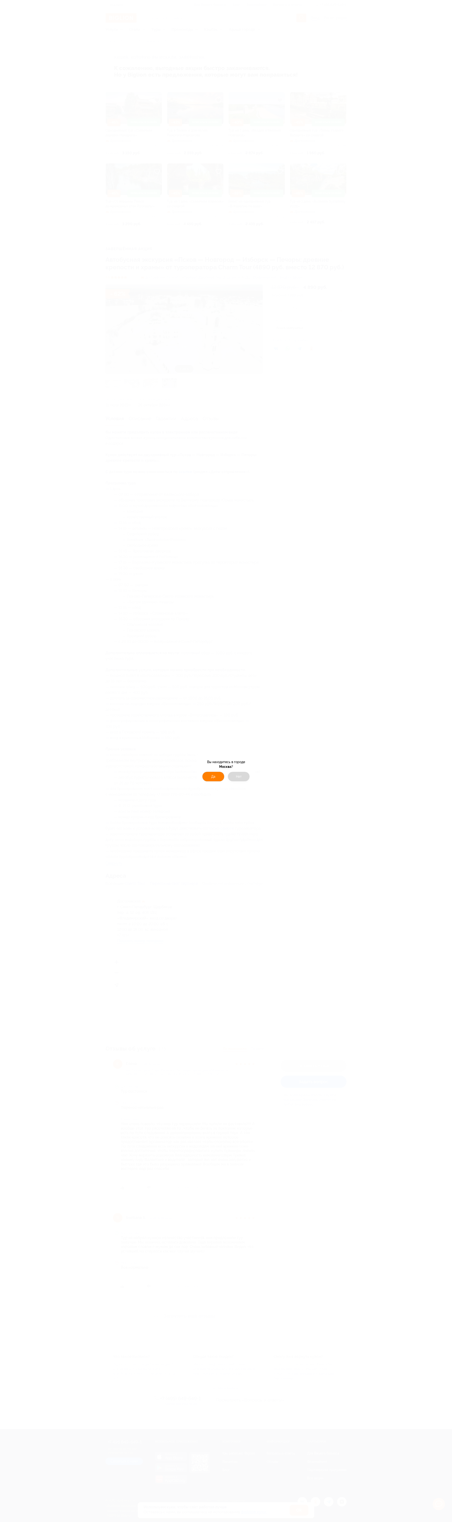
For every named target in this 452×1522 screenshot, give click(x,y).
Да (213, 776)
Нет (239, 776)
